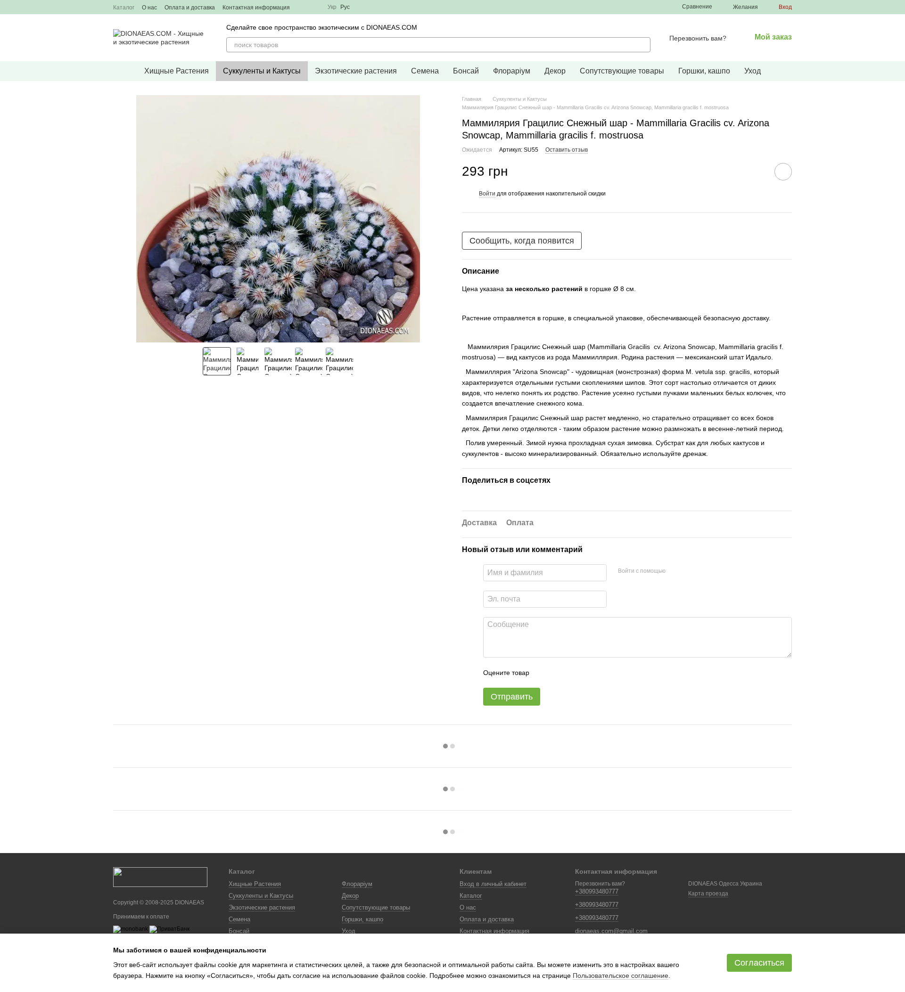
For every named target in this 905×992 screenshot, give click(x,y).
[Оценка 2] (560, 672)
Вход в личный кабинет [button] (493, 883)
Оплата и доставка (190, 7)
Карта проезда (708, 893)
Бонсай (466, 71)
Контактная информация (256, 7)
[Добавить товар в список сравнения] (756, 171)
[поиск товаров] (642, 44)
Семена (425, 71)
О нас (149, 7)
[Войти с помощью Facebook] (676, 571)
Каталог (123, 7)
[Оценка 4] (590, 672)
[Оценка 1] (544, 672)
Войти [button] (487, 193)
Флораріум (511, 71)
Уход (752, 71)
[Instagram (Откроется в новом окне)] (303, 7)
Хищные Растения (176, 71)
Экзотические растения (356, 71)
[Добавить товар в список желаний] (783, 171)
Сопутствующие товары (622, 71)
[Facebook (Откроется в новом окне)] (314, 7)
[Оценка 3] (575, 672)
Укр (332, 7)
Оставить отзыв (566, 149)
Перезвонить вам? (697, 38)
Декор (555, 71)
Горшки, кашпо (704, 71)
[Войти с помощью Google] (691, 571)
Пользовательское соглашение (620, 975)
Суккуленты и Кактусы (262, 71)
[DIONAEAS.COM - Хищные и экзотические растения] (160, 876)
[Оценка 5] (605, 672)
